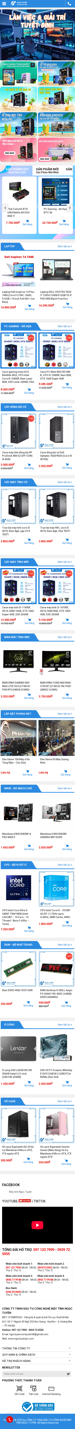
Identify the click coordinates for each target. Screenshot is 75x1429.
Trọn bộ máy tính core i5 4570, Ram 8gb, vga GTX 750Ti (16, 531)
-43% (69, 956)
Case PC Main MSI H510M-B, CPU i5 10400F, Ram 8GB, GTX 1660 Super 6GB (56, 375)
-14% (31, 418)
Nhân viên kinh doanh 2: (51, 1263)
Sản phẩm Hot (17, 170)
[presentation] (5, 208)
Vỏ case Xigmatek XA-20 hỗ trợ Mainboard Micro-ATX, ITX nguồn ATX (18, 1150)
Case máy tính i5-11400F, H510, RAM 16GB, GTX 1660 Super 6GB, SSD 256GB (18, 611)
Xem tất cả (64, 246)
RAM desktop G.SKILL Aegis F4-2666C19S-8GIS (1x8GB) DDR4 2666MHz (56, 993)
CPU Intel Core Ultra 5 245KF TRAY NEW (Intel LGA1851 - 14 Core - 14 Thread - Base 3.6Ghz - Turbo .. (15, 917)
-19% (69, 338)
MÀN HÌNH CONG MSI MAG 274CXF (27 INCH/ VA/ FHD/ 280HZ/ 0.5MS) (55, 686)
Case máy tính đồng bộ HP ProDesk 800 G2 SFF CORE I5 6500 (17, 456)
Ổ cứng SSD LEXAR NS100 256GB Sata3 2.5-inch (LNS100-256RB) (17, 1073)
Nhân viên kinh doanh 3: (19, 1276)
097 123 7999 (43, 1250)
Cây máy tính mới (16, 562)
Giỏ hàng (28, 224)
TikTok (39, 1201)
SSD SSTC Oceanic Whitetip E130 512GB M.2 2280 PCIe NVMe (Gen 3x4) (56, 1073)
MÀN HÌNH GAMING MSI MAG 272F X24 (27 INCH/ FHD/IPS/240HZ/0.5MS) (16, 686)
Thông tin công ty (16, 1348)
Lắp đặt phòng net (17, 713)
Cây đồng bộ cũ (15, 407)
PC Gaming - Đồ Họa (17, 326)
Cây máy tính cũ (15, 482)
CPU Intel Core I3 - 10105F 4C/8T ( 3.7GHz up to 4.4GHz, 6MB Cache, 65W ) (55, 913)
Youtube (10, 1201)
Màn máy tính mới (16, 637)
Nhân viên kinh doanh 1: (19, 1263)
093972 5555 (45, 1267)
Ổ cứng (9, 1024)
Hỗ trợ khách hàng (16, 1361)
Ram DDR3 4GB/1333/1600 (17, 990)
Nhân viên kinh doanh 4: (51, 1276)
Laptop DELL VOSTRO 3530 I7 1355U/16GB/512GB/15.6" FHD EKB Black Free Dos (56, 295)
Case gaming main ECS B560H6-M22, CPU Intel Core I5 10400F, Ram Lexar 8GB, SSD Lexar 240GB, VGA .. (18, 378)
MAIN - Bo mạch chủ (18, 788)
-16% (69, 573)
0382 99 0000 (13, 1292)
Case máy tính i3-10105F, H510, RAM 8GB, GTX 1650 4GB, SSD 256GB (55, 611)
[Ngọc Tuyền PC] (19, 5)
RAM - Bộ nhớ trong (18, 944)
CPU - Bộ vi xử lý (15, 864)
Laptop (9, 246)
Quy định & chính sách (18, 1354)
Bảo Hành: (11, 1288)
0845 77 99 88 (13, 1279)
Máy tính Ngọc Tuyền (20, 1191)
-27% (31, 338)
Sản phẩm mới (47, 170)
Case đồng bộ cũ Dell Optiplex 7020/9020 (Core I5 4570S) (56, 456)
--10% (31, 573)
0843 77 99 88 (45, 1279)
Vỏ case (10, 1101)
